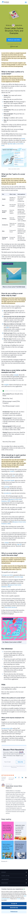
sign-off (19, 544)
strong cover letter (8, 575)
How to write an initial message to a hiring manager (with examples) (7, 828)
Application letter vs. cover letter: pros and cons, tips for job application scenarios (20, 830)
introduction (7, 493)
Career (17, 842)
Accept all (14, 903)
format (23, 138)
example (16, 375)
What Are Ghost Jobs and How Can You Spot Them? (19, 847)
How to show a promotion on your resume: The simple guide (7, 847)
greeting (6, 487)
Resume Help (6, 842)
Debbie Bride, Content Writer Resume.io (14, 787)
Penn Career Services (11, 607)
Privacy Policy (14, 767)
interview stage (18, 577)
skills (7, 327)
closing (6, 542)
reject (25, 895)
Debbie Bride (18, 25)
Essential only (14, 907)
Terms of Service (19, 766)
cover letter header (9, 480)
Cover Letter (5, 823)
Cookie (18, 898)
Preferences (14, 911)
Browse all (4, 861)
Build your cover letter (14, 39)
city (13, 476)
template (6, 384)
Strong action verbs (6, 728)
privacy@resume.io (5, 898)
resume (12, 471)
